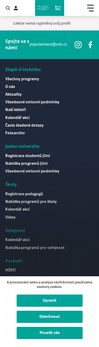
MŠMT (10, 270)
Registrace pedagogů (24, 194)
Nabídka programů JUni (26, 164)
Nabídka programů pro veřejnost (34, 248)
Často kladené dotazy (24, 125)
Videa (10, 217)
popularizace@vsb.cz (48, 44)
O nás (10, 87)
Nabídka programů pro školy (31, 202)
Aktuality (13, 94)
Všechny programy (22, 79)
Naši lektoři (15, 110)
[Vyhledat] (8, 8)
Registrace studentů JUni (27, 156)
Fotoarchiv (15, 133)
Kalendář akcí (17, 118)
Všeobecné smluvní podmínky (32, 102)
